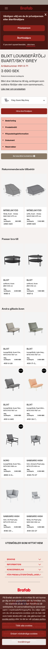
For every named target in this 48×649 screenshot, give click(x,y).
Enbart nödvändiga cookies (24, 634)
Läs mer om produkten (13, 89)
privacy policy (38, 619)
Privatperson (24, 28)
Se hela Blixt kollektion (23, 156)
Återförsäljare (24, 38)
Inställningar (24, 642)
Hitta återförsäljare (24, 111)
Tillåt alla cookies (24, 626)
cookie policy (8, 619)
